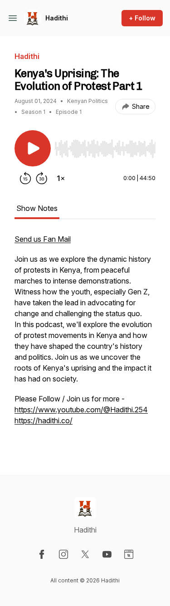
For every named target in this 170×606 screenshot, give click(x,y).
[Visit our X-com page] (85, 554)
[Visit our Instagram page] (63, 554)
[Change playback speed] (61, 178)
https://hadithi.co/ (44, 420)
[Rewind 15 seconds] (25, 178)
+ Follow (142, 18)
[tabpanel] (85, 340)
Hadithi (56, 18)
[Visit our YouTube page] (107, 554)
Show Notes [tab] (37, 208)
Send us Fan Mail (43, 239)
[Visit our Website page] (128, 554)
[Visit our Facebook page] (41, 554)
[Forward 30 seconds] (41, 178)
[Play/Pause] (33, 148)
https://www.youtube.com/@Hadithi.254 (81, 409)
